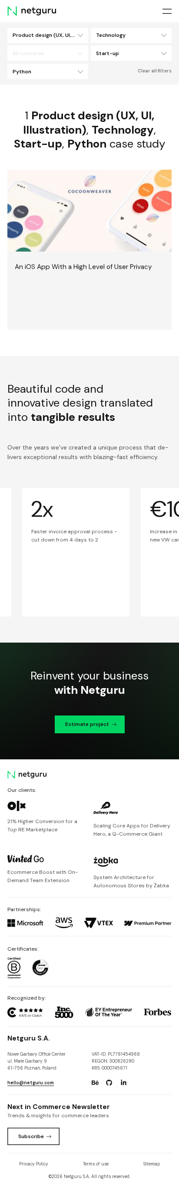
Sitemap (151, 1164)
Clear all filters (155, 71)
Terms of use (96, 1164)
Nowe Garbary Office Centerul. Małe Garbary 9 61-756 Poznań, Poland (36, 1061)
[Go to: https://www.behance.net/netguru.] (95, 1083)
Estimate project (87, 724)
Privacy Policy (33, 1164)
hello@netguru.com (30, 1083)
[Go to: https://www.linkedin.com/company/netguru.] (123, 1083)
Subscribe (31, 1136)
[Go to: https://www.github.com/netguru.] (109, 1083)
